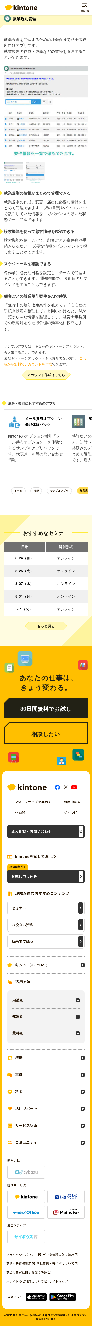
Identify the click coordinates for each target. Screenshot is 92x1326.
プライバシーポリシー (22, 1255)
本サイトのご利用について (25, 1281)
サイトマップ (58, 1281)
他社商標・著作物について (55, 1263)
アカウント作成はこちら (46, 374)
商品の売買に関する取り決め (26, 1272)
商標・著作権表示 (18, 1263)
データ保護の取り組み (58, 1255)
